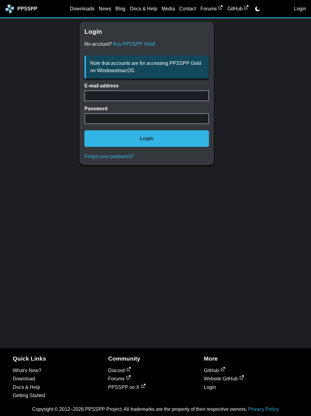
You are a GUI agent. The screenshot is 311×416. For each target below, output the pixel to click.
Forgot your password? (109, 156)
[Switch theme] (257, 9)
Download (24, 378)
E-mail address (101, 85)
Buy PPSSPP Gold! (134, 44)
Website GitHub (221, 378)
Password (96, 108)
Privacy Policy (263, 409)
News (105, 8)
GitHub (235, 8)
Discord (116, 370)
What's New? (27, 370)
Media (168, 8)
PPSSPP (27, 8)
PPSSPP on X (123, 387)
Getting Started (29, 395)
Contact (187, 8)
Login (300, 8)
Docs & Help (143, 8)
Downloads (82, 8)
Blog (120, 8)
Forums (208, 8)
